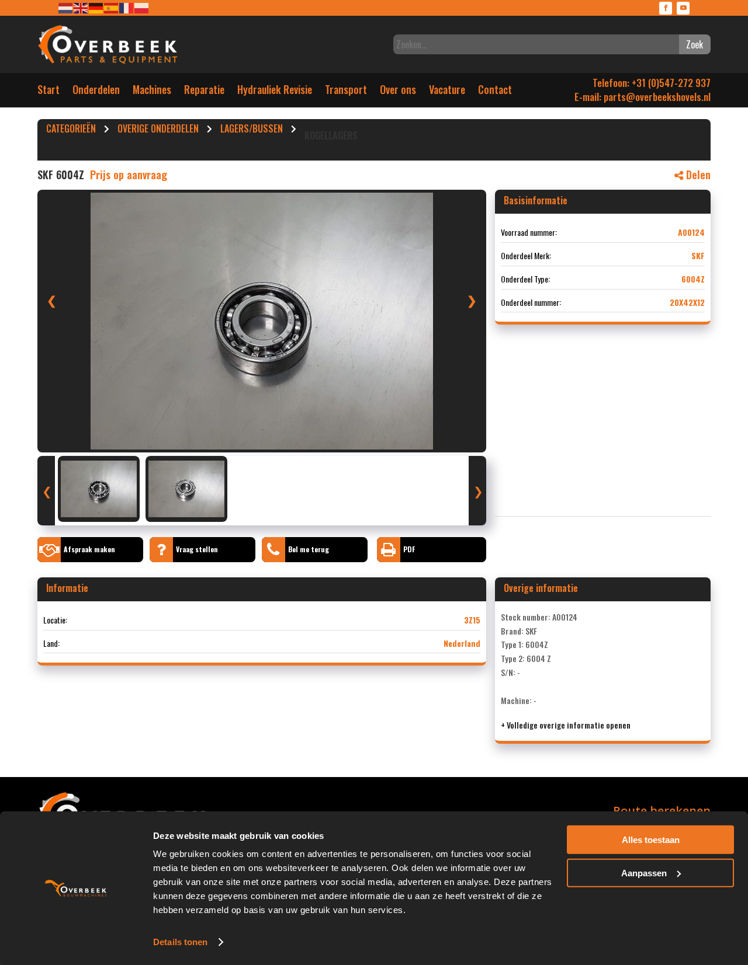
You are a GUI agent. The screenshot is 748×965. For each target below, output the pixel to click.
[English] (81, 7)
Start (48, 92)
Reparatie (204, 92)
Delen (697, 174)
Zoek (694, 44)
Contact (495, 92)
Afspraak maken (89, 549)
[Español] (111, 7)
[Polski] (142, 7)
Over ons (398, 92)
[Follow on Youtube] (683, 8)
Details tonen (180, 942)
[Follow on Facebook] (665, 8)
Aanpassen (644, 872)
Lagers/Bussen (251, 130)
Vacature (447, 92)
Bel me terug (308, 549)
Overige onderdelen (158, 130)
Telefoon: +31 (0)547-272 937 (652, 82)
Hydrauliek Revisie (274, 92)
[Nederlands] (66, 7)
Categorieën (71, 130)
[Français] (126, 7)
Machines (152, 92)
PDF (409, 549)
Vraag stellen (197, 549)
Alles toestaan (651, 840)
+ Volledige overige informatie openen (566, 725)
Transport (346, 92)
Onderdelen (96, 92)
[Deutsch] (96, 7)
